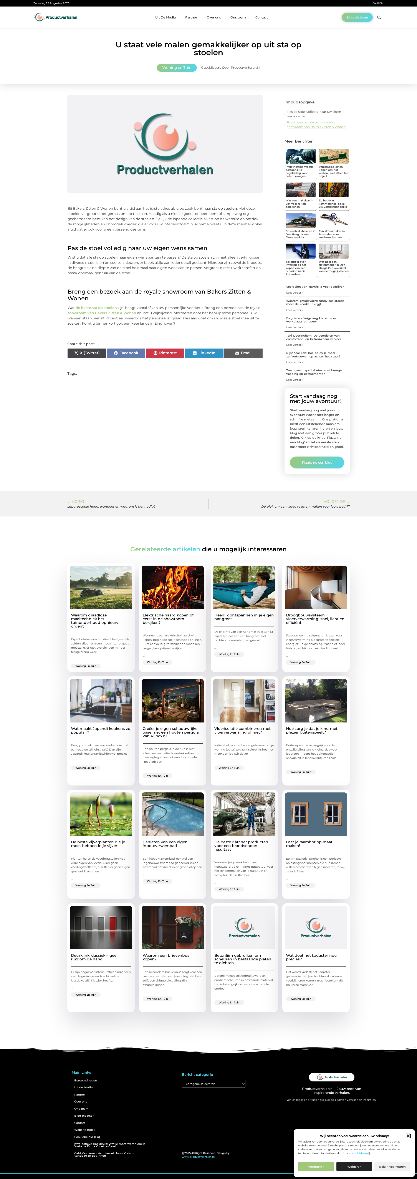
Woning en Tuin (176, 67)
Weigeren (354, 1166)
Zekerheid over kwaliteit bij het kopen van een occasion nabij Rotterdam (296, 268)
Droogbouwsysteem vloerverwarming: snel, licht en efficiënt (315, 619)
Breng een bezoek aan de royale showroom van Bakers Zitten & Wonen (316, 124)
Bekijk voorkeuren (392, 1166)
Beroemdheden (85, 1080)
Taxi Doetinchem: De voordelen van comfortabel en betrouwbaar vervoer (313, 337)
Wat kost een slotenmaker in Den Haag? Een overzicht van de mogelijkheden (334, 266)
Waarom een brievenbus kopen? (166, 957)
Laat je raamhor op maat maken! (309, 844)
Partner (191, 17)
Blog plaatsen (84, 1115)
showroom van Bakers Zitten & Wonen (102, 313)
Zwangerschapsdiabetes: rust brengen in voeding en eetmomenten (317, 372)
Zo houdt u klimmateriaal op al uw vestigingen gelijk (333, 203)
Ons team (238, 17)
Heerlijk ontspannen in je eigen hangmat (244, 617)
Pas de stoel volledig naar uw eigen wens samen (314, 114)
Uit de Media (83, 1087)
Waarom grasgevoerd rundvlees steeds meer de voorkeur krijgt (315, 302)
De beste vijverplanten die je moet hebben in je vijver (98, 844)
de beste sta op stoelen (96, 308)
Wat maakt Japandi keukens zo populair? (100, 730)
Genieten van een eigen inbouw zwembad (165, 844)
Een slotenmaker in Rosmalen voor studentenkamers (332, 234)
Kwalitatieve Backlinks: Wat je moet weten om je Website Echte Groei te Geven (110, 1145)
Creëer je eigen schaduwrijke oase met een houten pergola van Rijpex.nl (171, 732)
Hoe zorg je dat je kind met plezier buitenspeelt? (312, 730)
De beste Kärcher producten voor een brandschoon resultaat (241, 846)
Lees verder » (294, 292)
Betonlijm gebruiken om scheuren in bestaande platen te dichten (242, 959)
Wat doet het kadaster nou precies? (311, 957)
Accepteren (316, 1166)
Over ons (214, 17)
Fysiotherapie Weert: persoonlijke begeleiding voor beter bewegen (299, 171)
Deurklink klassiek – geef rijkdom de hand (94, 957)
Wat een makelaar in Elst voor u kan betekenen (299, 203)
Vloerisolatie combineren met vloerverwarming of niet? (242, 730)
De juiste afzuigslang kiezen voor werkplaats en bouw (311, 319)
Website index (84, 1129)
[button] (408, 1136)
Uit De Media (165, 17)
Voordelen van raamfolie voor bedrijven (315, 286)
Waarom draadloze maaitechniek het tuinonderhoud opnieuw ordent (94, 620)
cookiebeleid (360, 1153)
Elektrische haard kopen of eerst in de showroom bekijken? (168, 619)
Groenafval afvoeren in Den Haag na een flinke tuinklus (300, 234)
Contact (261, 17)
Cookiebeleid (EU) (87, 1137)
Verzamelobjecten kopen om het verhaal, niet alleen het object (334, 171)
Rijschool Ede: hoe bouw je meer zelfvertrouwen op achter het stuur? (313, 354)
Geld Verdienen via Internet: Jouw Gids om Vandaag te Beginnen (105, 1154)
